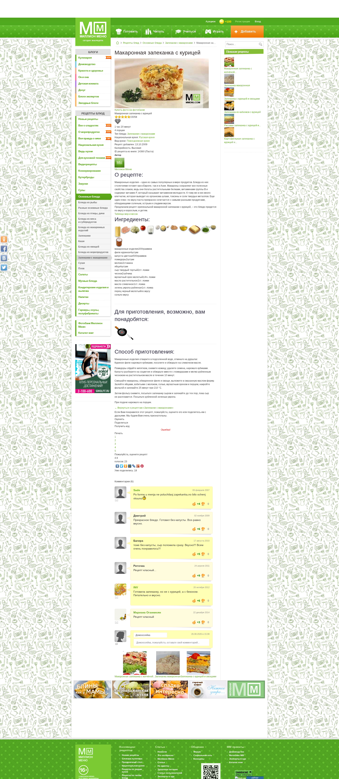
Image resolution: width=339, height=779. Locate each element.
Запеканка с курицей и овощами (198, 676)
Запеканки (84, 235)
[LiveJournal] (134, 466)
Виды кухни (85, 151)
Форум (197, 752)
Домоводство (86, 64)
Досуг (81, 90)
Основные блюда (152, 43)
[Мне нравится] (194, 503)
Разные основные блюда (93, 208)
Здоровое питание (168, 769)
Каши (81, 241)
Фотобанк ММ (236, 755)
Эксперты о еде (166, 776)
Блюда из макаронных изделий (91, 229)
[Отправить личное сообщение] (116, 500)
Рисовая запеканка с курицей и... (242, 125)
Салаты (83, 274)
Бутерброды (86, 177)
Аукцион (210, 21)
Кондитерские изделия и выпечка (93, 289)
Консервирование (89, 170)
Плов (81, 268)
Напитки (83, 296)
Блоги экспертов (88, 96)
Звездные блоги (88, 102)
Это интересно (165, 755)
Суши (81, 263)
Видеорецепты (87, 164)
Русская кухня (147, 137)
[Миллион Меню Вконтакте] (4, 258)
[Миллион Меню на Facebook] (4, 249)
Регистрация (242, 21)
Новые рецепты (88, 119)
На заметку (163, 766)
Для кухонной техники (91, 157)
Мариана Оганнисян (147, 612)
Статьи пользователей (170, 773)
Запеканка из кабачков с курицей (242, 112)
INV (135, 587)
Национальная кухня (90, 144)
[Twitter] (121, 466)
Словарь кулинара (132, 758)
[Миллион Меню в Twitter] (4, 267)
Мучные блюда (87, 280)
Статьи (161, 762)
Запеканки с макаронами (179, 43)
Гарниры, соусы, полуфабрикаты (88, 311)
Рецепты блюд (131, 43)
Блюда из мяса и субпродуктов (87, 220)
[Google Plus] (138, 466)
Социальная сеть (202, 755)
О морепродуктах (89, 131)
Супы (81, 190)
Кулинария (85, 57)
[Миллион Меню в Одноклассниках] (4, 239)
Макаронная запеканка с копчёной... (135, 676)
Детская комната (88, 83)
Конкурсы (198, 759)
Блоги (93, 52)
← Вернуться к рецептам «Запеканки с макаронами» (144, 407)
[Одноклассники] (126, 466)
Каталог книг (86, 332)
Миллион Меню (123, 169)
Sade (136, 490)
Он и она (83, 77)
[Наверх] (4, 285)
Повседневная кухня (138, 141)
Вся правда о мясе (89, 138)
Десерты (83, 303)
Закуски (83, 183)
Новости (162, 752)
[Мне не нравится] (203, 503)
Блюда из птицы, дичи (91, 213)
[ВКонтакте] (117, 466)
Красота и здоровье (90, 70)
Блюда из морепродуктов (93, 252)
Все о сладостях (88, 125)
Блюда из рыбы (87, 202)
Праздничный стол (132, 762)
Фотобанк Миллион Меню (90, 325)
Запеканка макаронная (168, 676)
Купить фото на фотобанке (130, 110)
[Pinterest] (142, 466)
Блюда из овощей (88, 246)
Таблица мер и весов (126, 214)
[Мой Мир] (130, 466)
